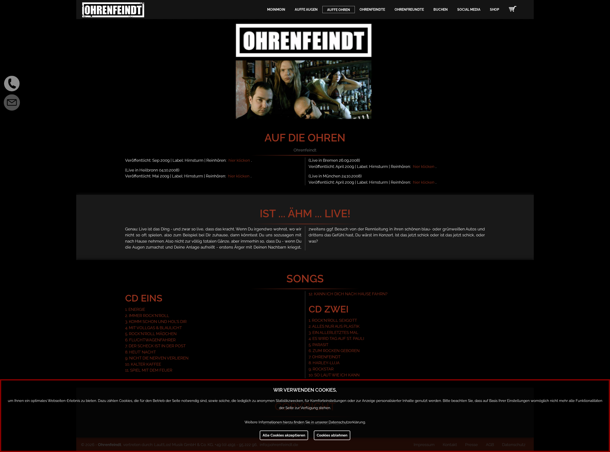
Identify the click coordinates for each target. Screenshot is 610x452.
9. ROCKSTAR (321, 369)
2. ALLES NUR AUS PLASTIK (334, 326)
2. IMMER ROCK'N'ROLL (147, 315)
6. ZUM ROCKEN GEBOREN (334, 350)
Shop (494, 9)
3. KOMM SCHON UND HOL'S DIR (156, 321)
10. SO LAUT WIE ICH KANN (334, 375)
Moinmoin (276, 9)
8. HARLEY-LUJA (324, 362)
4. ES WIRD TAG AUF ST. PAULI (336, 338)
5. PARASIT (318, 344)
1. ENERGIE (135, 309)
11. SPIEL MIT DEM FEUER (148, 370)
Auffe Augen (306, 9)
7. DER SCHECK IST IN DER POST (155, 345)
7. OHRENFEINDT (325, 356)
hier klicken (239, 160)
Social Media (468, 9)
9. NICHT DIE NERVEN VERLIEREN (156, 358)
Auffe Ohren (338, 10)
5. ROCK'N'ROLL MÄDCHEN (151, 333)
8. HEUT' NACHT (140, 352)
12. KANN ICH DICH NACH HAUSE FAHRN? (348, 293)
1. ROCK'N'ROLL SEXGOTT (333, 320)
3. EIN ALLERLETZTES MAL (333, 332)
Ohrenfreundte (409, 9)
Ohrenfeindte (372, 9)
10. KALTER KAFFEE (143, 364)
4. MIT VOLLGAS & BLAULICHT (153, 327)
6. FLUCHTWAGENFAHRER (150, 340)
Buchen (440, 9)
